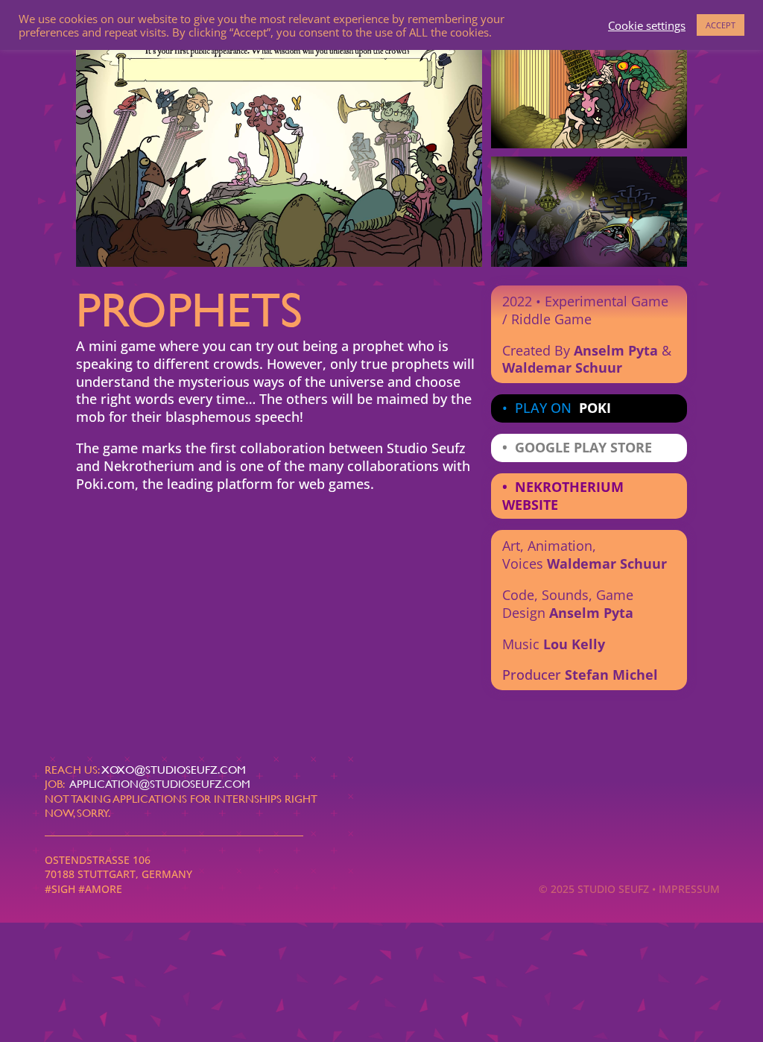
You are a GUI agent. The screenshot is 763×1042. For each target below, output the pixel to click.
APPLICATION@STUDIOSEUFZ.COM (160, 784)
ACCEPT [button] (720, 25)
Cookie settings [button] (647, 25)
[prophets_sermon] (279, 263)
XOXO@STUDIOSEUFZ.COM (173, 769)
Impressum (692, 889)
